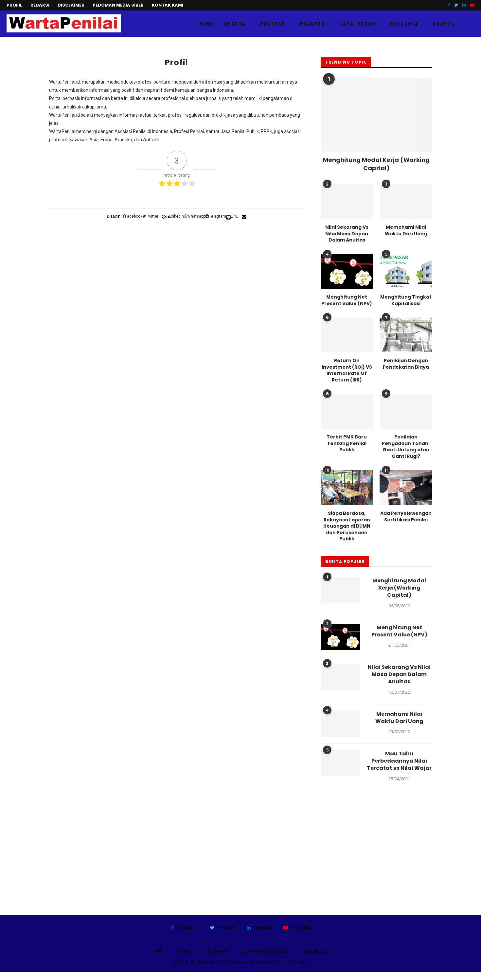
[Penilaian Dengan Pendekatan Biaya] (406, 335)
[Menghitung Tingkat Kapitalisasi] (406, 271)
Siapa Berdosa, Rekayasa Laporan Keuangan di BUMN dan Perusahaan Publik (346, 526)
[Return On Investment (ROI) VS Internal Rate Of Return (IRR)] (347, 335)
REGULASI (404, 23)
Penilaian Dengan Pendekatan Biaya (406, 364)
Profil (14, 5)
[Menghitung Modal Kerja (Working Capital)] (376, 115)
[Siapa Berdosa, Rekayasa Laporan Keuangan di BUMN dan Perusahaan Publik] (347, 487)
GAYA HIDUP (357, 23)
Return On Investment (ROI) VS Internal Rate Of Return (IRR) (347, 370)
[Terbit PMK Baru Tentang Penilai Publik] (347, 411)
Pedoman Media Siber (118, 5)
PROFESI (272, 23)
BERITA (235, 23)
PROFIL (443, 23)
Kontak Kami (167, 5)
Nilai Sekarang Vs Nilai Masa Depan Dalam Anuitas (346, 233)
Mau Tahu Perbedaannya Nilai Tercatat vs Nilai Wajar (399, 761)
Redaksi (39, 5)
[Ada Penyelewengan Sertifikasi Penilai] (406, 487)
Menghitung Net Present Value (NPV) (346, 300)
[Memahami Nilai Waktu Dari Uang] (406, 201)
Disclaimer (71, 5)
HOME (207, 23)
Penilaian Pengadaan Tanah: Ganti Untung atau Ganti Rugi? (406, 446)
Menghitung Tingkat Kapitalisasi (406, 300)
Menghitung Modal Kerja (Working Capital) (376, 164)
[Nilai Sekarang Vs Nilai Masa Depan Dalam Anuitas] (347, 201)
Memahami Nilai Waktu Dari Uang (406, 230)
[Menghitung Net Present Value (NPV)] (347, 271)
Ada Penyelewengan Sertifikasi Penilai (406, 516)
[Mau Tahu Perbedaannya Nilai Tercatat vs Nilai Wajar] (340, 763)
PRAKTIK (312, 23)
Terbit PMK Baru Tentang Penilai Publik (347, 443)
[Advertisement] (240, 852)
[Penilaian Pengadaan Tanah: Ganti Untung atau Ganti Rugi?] (406, 411)
